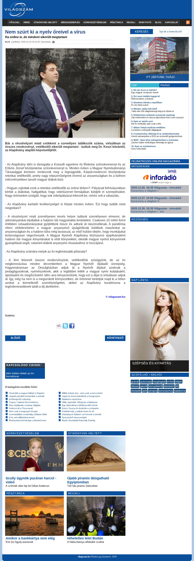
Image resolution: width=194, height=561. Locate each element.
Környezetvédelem (95, 22)
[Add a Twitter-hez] (65, 327)
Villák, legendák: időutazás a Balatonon (80, 402)
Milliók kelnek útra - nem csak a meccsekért (82, 393)
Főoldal (14, 22)
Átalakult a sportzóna (71, 399)
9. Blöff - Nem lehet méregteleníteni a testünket (154, 140)
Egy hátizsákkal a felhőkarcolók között (79, 405)
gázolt (143, 386)
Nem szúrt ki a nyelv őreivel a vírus (45, 32)
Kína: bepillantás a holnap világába (24, 405)
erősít (170, 381)
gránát (135, 381)
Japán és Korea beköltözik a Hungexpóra (81, 396)
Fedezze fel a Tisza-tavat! (21, 408)
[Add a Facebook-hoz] (72, 327)
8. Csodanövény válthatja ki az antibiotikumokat (155, 134)
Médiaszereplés (70, 22)
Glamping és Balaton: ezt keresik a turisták (81, 414)
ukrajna (152, 390)
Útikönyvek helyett (45, 22)
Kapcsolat (171, 22)
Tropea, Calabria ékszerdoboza (23, 402)
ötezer (135, 386)
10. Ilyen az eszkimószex (143, 146)
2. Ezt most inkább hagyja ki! (145, 96)
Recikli (131, 22)
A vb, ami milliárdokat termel (21, 417)
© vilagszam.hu (115, 296)
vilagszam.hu (84, 556)
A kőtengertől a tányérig (20, 399)
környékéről (156, 386)
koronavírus (166, 390)
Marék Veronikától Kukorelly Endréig (78, 420)
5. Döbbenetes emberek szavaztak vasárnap (153, 115)
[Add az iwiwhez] (59, 327)
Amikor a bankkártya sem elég (30, 538)
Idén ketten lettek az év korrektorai (20, 375)
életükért (169, 386)
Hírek (26, 22)
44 (177, 386)
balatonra (179, 390)
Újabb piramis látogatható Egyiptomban (88, 480)
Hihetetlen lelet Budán (85, 538)
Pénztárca (116, 22)
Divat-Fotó (145, 22)
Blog (158, 22)
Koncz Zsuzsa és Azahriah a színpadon (80, 408)
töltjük (178, 381)
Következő (115, 337)
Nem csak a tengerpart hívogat (23, 411)
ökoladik (136, 390)
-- (131, 394)
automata (146, 381)
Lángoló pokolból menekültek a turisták (27, 396)
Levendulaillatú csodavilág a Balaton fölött (28, 414)
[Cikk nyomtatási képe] (53, 41)
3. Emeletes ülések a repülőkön (146, 102)
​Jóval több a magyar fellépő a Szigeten (26, 393)
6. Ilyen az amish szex (142, 121)
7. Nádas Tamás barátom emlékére (148, 127)
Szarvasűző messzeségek (74, 417)
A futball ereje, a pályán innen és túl (78, 411)
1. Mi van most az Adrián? (144, 90)
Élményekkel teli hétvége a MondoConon (27, 420)
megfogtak (159, 381)
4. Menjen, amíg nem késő (144, 109)
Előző (15, 337)
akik (144, 390)
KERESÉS (141, 31)
